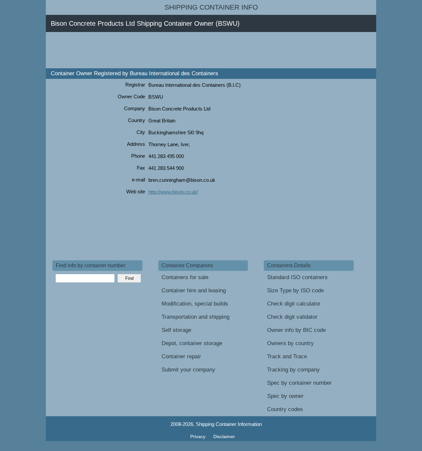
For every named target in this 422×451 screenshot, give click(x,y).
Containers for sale (185, 277)
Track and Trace (287, 356)
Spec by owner (285, 396)
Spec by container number (299, 383)
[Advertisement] (172, 50)
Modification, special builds (195, 304)
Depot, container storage (192, 343)
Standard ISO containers (297, 277)
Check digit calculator (293, 304)
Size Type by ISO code (295, 290)
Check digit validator (292, 317)
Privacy (198, 436)
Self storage (176, 330)
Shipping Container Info (211, 7)
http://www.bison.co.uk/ (173, 192)
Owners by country (290, 343)
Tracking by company (293, 370)
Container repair (181, 356)
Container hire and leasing (194, 290)
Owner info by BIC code (296, 330)
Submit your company (188, 370)
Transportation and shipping (195, 317)
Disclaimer (224, 436)
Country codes (285, 409)
